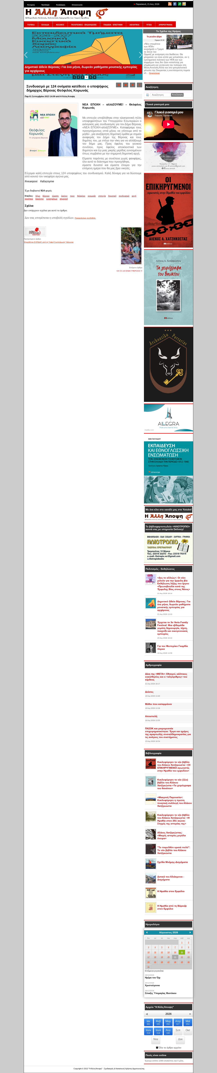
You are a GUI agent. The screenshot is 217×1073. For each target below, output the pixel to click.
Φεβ (158, 1022)
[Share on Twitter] (132, 85)
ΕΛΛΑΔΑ (45, 25)
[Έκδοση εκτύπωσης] (118, 85)
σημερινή (64, 199)
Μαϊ (188, 1022)
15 (182, 952)
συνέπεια (29, 199)
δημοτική (112, 196)
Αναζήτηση (60, 5)
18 (155, 957)
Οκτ (188, 1030)
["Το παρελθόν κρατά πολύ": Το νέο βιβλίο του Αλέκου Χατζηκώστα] (150, 854)
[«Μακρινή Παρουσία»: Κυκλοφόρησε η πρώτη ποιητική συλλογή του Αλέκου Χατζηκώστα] (150, 804)
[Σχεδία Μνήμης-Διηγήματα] (150, 869)
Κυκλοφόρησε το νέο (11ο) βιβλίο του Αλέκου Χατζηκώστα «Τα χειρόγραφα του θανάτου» (174, 784)
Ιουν (148, 1031)
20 (168, 957)
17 (148, 957)
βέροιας (46, 196)
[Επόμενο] (190, 932)
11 (155, 952)
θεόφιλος (81, 196)
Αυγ (168, 1031)
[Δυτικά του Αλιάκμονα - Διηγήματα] (150, 883)
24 (148, 962)
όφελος (64, 196)
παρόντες (39, 199)
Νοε (155, 1039)
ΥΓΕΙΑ (149, 25)
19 (162, 957)
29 (182, 962)
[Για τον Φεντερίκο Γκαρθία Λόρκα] (150, 653)
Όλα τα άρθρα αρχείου (169, 1047)
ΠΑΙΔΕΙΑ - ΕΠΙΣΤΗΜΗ (113, 25)
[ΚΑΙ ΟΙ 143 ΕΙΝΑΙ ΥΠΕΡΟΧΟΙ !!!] (131, 265)
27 (168, 962)
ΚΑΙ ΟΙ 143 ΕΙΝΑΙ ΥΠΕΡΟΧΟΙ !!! (129, 271)
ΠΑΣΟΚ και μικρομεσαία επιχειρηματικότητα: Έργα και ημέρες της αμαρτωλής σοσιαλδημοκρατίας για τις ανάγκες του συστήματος (168, 732)
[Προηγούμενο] (147, 932)
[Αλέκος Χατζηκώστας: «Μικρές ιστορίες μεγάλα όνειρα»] (150, 839)
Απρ (178, 1022)
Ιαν (148, 1022)
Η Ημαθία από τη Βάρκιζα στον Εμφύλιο (172, 907)
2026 (168, 1013)
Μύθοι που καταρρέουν (158, 704)
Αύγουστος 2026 (168, 932)
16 (189, 952)
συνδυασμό (124, 196)
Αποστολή (151, 716)
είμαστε (55, 196)
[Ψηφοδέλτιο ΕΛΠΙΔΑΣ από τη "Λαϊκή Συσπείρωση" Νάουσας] (35, 236)
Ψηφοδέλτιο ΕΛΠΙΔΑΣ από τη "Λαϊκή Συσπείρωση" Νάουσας (49, 242)
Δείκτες (149, 691)
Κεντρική (31, 5)
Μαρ (168, 1022)
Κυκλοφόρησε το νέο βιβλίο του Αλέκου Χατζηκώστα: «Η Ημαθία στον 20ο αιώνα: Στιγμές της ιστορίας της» (173, 819)
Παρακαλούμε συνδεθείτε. (85, 218)
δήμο (37, 196)
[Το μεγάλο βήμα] (179, 49)
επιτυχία (102, 196)
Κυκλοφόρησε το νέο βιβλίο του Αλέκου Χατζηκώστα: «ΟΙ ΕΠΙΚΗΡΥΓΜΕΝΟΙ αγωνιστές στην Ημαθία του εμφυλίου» (173, 766)
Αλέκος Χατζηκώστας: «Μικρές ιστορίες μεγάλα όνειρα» (171, 835)
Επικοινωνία (77, 5)
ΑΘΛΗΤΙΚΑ (134, 25)
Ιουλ (158, 1031)
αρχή (134, 196)
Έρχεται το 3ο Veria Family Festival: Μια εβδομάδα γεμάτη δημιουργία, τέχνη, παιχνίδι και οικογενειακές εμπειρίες (172, 628)
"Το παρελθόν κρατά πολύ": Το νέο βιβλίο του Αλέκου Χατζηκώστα (173, 850)
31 (148, 967)
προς (72, 196)
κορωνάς (92, 196)
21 (175, 957)
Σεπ (178, 1030)
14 (175, 952)
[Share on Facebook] (139, 85)
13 (168, 952)
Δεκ (180, 1039)
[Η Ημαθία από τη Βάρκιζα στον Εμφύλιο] (150, 912)
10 (148, 952)
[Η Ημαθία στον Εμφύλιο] (150, 898)
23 (189, 957)
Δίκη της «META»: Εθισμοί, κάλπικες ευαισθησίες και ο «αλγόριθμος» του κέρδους (166, 676)
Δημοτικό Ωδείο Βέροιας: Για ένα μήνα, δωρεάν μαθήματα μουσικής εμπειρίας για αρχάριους (173, 605)
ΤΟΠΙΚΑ (31, 25)
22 (182, 957)
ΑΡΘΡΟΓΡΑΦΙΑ (165, 25)
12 (162, 952)
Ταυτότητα (45, 5)
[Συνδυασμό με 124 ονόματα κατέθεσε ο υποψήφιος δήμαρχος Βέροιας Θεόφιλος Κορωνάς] (51, 156)
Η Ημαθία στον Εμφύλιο (171, 891)
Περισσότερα (154, 73)
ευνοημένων (51, 199)
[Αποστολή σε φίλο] (125, 85)
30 (189, 962)
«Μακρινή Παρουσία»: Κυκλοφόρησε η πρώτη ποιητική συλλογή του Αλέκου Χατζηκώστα (174, 801)
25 (155, 962)
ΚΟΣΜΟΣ (60, 25)
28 (175, 962)
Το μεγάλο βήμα (154, 36)
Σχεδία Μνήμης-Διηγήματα (172, 862)
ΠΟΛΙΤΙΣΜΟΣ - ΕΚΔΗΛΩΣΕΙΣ (84, 25)
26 (162, 962)
